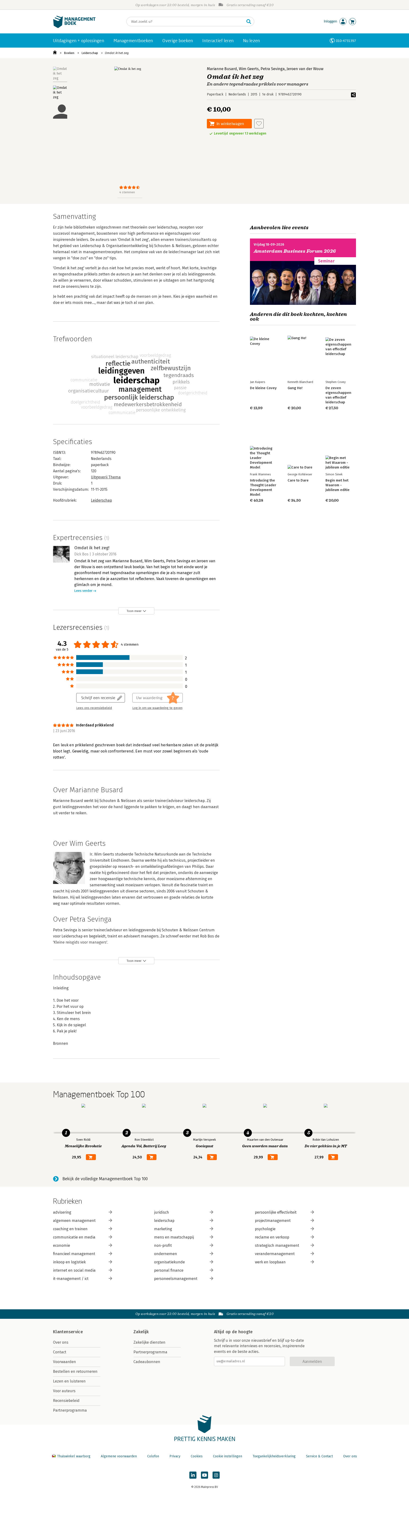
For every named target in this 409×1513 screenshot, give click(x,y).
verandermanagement (275, 1254)
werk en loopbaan (270, 1262)
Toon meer (134, 611)
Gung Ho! (295, 388)
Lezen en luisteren (69, 1381)
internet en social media (74, 1270)
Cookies (197, 1456)
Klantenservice (68, 1331)
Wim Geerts (249, 69)
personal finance (168, 1270)
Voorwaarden (64, 1362)
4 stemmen (127, 192)
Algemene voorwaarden (119, 1456)
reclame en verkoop (272, 1237)
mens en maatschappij (174, 1237)
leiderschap (164, 1220)
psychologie (265, 1229)
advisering (62, 1212)
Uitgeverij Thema (106, 477)
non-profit (163, 1245)
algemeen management (74, 1220)
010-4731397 (346, 41)
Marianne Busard (222, 69)
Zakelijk (141, 1331)
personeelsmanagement (175, 1278)
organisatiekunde (169, 1262)
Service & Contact (319, 1456)
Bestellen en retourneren (75, 1371)
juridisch (161, 1212)
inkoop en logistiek (69, 1262)
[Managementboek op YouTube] (204, 1475)
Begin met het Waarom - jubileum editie (337, 485)
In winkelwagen (230, 123)
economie (61, 1245)
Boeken (69, 53)
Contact (59, 1352)
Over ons (60, 1342)
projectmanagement (273, 1220)
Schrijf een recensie (98, 697)
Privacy (174, 1456)
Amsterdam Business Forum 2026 (295, 251)
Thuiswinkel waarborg (73, 1456)
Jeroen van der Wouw (305, 69)
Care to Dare (298, 480)
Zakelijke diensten (149, 1342)
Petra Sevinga (273, 69)
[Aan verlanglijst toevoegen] (259, 123)
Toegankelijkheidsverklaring (274, 1456)
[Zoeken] (249, 21)
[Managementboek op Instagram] (216, 1475)
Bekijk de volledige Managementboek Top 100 (105, 1178)
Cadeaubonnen (146, 1362)
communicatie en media (74, 1237)
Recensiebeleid (66, 1400)
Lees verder (83, 591)
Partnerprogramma (70, 1410)
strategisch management (277, 1245)
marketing (163, 1229)
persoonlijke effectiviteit (276, 1212)
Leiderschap (89, 53)
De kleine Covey (263, 388)
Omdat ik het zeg (117, 53)
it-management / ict (71, 1278)
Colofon (153, 1456)
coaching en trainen (70, 1229)
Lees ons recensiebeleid (94, 708)
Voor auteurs (64, 1391)
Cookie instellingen (227, 1456)
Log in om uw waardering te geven (157, 708)
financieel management (74, 1254)
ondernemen (165, 1254)
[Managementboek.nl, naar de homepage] (74, 27)
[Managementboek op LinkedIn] (192, 1475)
